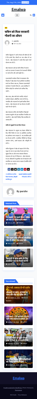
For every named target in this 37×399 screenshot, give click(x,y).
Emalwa (18, 9)
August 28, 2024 (13, 322)
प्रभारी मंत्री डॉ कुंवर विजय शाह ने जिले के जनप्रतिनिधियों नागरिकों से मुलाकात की (18, 340)
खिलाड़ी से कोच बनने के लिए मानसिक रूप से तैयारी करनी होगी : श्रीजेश (17, 261)
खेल (6, 27)
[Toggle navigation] (17, 15)
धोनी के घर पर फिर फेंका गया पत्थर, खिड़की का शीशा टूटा (11, 176)
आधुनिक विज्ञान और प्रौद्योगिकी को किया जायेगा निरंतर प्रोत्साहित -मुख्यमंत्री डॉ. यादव (18, 361)
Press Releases (22, 395)
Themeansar (18, 390)
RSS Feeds (13, 395)
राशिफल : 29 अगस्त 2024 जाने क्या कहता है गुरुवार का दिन (17, 319)
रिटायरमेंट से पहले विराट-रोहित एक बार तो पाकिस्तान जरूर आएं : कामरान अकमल (18, 219)
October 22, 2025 (14, 297)
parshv (16, 41)
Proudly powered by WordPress (13, 388)
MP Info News (10, 356)
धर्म (7, 289)
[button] (30, 15)
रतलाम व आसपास (10, 335)
